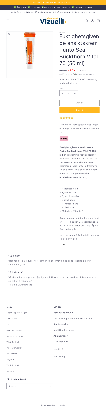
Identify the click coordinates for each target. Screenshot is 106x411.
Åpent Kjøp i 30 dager (16, 313)
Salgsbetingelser (14, 330)
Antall (61, 88)
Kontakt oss (11, 318)
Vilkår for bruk (13, 342)
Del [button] (63, 244)
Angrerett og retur (14, 336)
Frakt (75, 74)
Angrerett (10, 359)
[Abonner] (50, 386)
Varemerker (11, 354)
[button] (8, 21)
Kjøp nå (80, 110)
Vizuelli (49, 405)
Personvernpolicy (14, 348)
